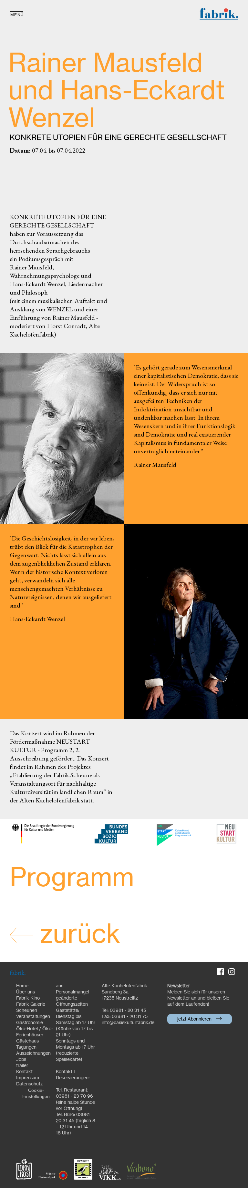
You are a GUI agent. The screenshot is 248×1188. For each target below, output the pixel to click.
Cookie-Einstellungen (36, 1093)
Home (22, 986)
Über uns (25, 992)
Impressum (27, 1078)
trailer (22, 1065)
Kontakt (24, 1072)
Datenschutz (29, 1084)
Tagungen (26, 1047)
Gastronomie (29, 1023)
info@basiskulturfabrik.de (128, 1023)
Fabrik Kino (28, 998)
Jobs (21, 1059)
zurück (76, 935)
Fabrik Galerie (30, 1004)
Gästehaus (27, 1041)
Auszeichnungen (33, 1053)
